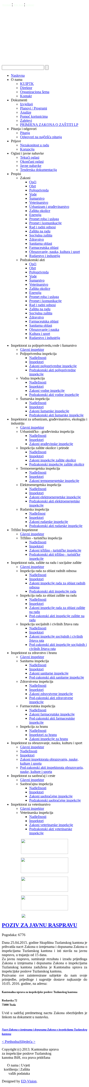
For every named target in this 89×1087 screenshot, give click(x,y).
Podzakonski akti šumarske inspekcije (56, 415)
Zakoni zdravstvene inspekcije (51, 694)
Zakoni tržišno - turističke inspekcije (55, 550)
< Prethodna (10, 1042)
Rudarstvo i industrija (44, 256)
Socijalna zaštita (40, 235)
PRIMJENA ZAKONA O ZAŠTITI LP (49, 125)
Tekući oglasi (29, 157)
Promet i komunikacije (45, 223)
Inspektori (36, 362)
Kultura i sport (39, 334)
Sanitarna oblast (40, 243)
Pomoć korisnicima (34, 116)
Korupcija (27, 149)
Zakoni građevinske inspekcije (51, 444)
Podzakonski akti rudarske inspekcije (55, 526)
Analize (25, 112)
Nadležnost (37, 513)
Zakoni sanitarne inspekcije (48, 673)
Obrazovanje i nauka (44, 329)
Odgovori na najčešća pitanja (41, 137)
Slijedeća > (27, 1042)
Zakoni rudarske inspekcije (48, 522)
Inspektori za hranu (43, 735)
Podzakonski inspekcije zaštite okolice (56, 464)
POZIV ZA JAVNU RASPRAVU (39, 925)
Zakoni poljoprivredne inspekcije (53, 366)
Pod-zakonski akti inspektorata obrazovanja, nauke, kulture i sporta (52, 770)
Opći (32, 182)
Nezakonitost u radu (34, 145)
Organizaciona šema (34, 92)
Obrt (32, 186)
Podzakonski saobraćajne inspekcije (55, 800)
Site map (19, 5)
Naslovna (18, 75)
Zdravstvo (36, 239)
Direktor (26, 88)
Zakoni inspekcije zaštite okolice (52, 460)
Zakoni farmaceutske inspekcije (52, 714)
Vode (33, 194)
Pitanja (25, 133)
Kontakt (7, 5)
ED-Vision (29, 1081)
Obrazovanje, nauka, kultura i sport (54, 252)
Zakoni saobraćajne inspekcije (51, 796)
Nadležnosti (37, 358)
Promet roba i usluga (44, 219)
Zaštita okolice (39, 211)
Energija (35, 215)
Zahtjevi (26, 120)
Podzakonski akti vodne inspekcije (54, 395)
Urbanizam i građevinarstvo (49, 207)
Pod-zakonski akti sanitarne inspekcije (56, 677)
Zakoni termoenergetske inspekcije (54, 481)
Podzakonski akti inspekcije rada (52, 591)
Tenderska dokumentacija (38, 170)
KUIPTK (27, 84)
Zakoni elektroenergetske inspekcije (55, 497)
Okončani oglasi (32, 161)
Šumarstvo (36, 198)
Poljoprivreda (39, 190)
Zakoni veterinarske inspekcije (51, 825)
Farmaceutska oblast (43, 247)
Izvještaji (26, 104)
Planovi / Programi (33, 108)
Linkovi (30, 5)
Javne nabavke (30, 166)
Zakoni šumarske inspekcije (49, 411)
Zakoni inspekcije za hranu (48, 739)
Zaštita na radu (39, 231)
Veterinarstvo (38, 202)
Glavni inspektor (32, 349)
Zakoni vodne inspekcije (47, 390)
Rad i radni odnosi (42, 227)
